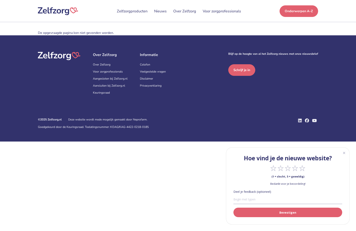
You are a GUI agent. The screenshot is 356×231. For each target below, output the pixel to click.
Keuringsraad (101, 93)
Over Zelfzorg (184, 11)
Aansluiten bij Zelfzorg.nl (109, 86)
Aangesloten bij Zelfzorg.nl (110, 79)
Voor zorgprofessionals (222, 11)
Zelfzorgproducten (132, 11)
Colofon (145, 65)
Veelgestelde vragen (153, 72)
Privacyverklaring (151, 86)
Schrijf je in (241, 70)
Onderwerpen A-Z (299, 11)
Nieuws (160, 11)
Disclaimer (146, 79)
